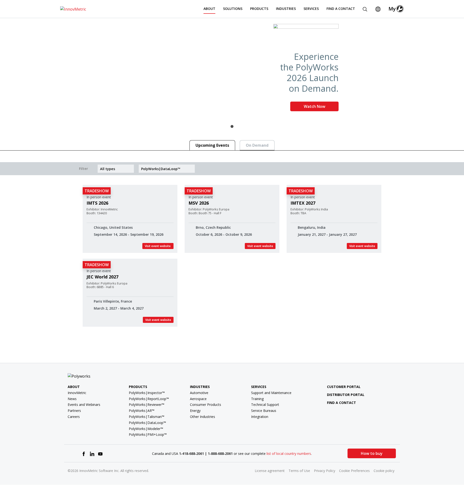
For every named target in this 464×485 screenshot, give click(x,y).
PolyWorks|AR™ (141, 410)
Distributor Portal (345, 394)
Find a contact (341, 402)
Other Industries (202, 416)
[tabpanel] (232, 69)
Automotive (199, 392)
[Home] (73, 8)
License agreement (270, 470)
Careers (74, 416)
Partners (74, 410)
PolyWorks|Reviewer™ (146, 404)
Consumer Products (205, 404)
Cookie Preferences (354, 470)
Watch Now (314, 106)
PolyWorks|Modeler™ (146, 428)
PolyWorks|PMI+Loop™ (148, 434)
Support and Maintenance (271, 392)
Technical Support (265, 404)
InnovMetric (77, 392)
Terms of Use (299, 470)
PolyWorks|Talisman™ (146, 416)
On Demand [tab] (257, 145)
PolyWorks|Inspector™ (147, 392)
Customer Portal (344, 386)
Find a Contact (340, 8)
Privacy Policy (324, 470)
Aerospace (198, 398)
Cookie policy (384, 470)
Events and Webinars (84, 404)
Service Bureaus (263, 410)
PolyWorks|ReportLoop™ (149, 398)
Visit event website (158, 246)
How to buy (372, 453)
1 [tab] (232, 126)
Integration (259, 416)
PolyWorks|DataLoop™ (147, 422)
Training (257, 398)
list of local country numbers (289, 453)
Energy (195, 410)
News (72, 398)
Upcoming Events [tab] (212, 145)
